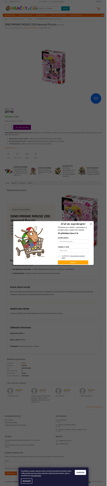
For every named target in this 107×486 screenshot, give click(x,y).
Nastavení (27, 481)
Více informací (36, 476)
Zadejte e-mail (63, 247)
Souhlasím (80, 472)
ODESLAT (73, 262)
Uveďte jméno (63, 238)
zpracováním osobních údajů (73, 257)
